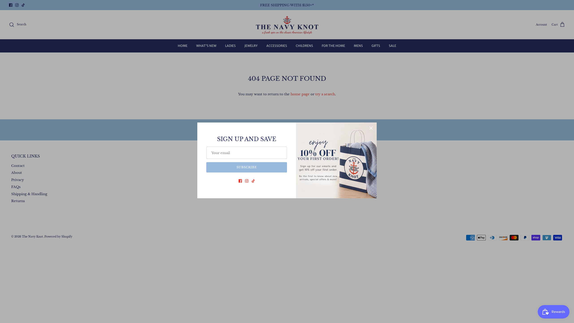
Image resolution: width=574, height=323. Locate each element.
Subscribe (247, 167)
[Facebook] (240, 181)
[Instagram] (246, 181)
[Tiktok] (253, 181)
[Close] (371, 128)
